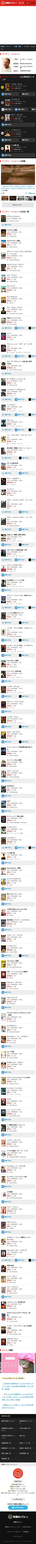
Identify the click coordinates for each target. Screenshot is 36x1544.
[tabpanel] (18, 1363)
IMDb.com (32, 193)
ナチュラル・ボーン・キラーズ (11, 186)
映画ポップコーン (6, 46)
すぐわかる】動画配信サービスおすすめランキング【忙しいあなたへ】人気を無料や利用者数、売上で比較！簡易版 (18, 1397)
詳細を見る (18, 1481)
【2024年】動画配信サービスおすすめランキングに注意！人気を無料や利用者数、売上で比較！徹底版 (18, 1386)
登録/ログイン (30, 3)
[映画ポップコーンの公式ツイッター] (18, 1507)
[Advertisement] (18, 25)
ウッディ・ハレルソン (10, 188)
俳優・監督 (17, 46)
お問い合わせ (19, 1499)
